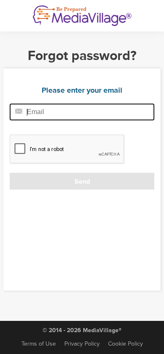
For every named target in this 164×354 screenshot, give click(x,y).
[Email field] (82, 112)
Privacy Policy (82, 343)
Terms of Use (38, 343)
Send (82, 181)
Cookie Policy (125, 343)
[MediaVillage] (82, 15)
